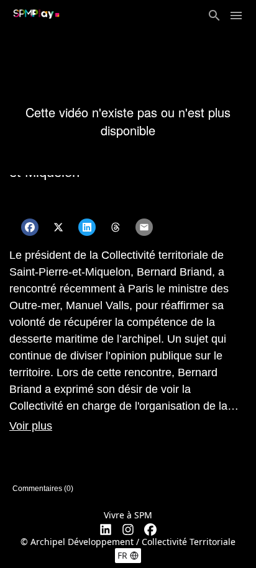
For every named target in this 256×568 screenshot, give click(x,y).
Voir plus (30, 426)
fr (122, 555)
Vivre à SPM (128, 515)
